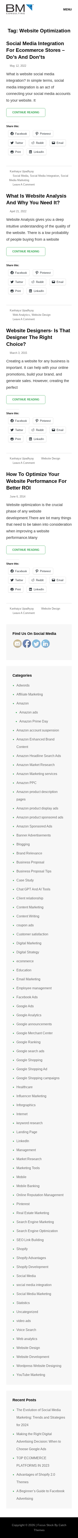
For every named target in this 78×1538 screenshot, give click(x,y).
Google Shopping (29, 1060)
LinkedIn (22, 1141)
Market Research (29, 1159)
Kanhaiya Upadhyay (22, 171)
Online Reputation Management (39, 1195)
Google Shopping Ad (31, 1069)
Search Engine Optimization (37, 1231)
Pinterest (23, 1204)
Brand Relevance (29, 853)
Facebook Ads (27, 997)
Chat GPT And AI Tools (33, 889)
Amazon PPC (26, 783)
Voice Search (26, 1330)
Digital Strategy (27, 952)
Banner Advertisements (33, 835)
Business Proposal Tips (33, 871)
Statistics (23, 1303)
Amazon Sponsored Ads (34, 826)
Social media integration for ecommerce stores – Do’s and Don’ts (35, 50)
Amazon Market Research (35, 765)
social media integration (44, 175)
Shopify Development (32, 1267)
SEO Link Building (30, 1240)
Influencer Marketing (31, 1096)
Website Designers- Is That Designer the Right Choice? (38, 337)
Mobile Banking (28, 1186)
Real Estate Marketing (32, 1213)
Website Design (41, 314)
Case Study (25, 880)
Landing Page (26, 1132)
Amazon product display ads (37, 808)
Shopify (22, 1249)
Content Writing (27, 916)
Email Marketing (28, 979)
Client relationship (29, 898)
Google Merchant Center (34, 1033)
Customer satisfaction (32, 934)
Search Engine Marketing (35, 1222)
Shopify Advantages (31, 1258)
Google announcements (34, 1024)
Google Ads (25, 1006)
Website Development (32, 1357)
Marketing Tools (28, 1168)
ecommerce (25, 961)
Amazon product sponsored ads (39, 817)
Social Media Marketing (33, 1294)
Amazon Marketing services (36, 774)
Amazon (22, 703)
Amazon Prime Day (33, 721)
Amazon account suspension (37, 730)
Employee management (34, 988)
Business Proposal (30, 862)
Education (23, 970)
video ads (23, 1321)
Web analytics (21, 314)
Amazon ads (28, 712)
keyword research (29, 1123)
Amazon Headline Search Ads (38, 756)
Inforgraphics (26, 1105)
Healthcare (24, 1087)
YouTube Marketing (30, 1375)
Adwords (23, 685)
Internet (21, 1114)
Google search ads (30, 1051)
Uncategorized (27, 1312)
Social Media (20, 175)
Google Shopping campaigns (37, 1078)
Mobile (21, 1177)
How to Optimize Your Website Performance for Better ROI (36, 481)
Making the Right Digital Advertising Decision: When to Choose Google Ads (38, 1441)
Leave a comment (24, 184)
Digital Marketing (28, 943)
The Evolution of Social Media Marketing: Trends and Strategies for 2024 (40, 1417)
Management (26, 1150)
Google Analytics (28, 1015)
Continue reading (28, 114)
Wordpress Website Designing (38, 1366)
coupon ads (25, 925)
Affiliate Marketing (29, 694)
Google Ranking (28, 1042)
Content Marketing (29, 907)
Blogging (23, 844)
